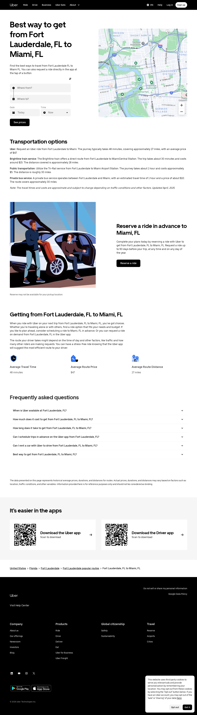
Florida (33, 568)
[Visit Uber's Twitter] (34, 673)
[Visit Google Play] (20, 688)
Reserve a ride (128, 263)
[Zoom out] (182, 112)
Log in (170, 5)
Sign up (181, 5)
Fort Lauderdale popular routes (81, 568)
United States (18, 568)
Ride (25, 5)
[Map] (142, 73)
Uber (14, 5)
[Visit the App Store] (41, 688)
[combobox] (17, 88)
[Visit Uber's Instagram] (26, 673)
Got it (187, 707)
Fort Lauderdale (50, 568)
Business (46, 5)
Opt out (175, 707)
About (73, 5)
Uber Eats (60, 5)
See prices (20, 122)
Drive (35, 5)
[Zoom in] (182, 105)
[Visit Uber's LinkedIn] (11, 673)
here (179, 698)
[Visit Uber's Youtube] (19, 673)
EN (151, 5)
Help (160, 5)
